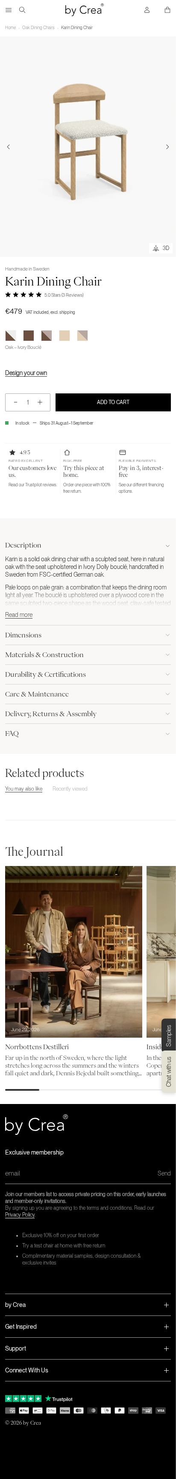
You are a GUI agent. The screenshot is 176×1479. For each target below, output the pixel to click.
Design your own (26, 372)
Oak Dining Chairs (38, 27)
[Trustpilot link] (23, 1398)
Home (10, 27)
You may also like (23, 789)
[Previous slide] (8, 147)
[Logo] (84, 9)
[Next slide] (167, 147)
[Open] (8, 9)
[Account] (147, 9)
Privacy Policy (20, 1215)
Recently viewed (70, 789)
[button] (32, 472)
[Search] (22, 9)
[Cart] (167, 9)
